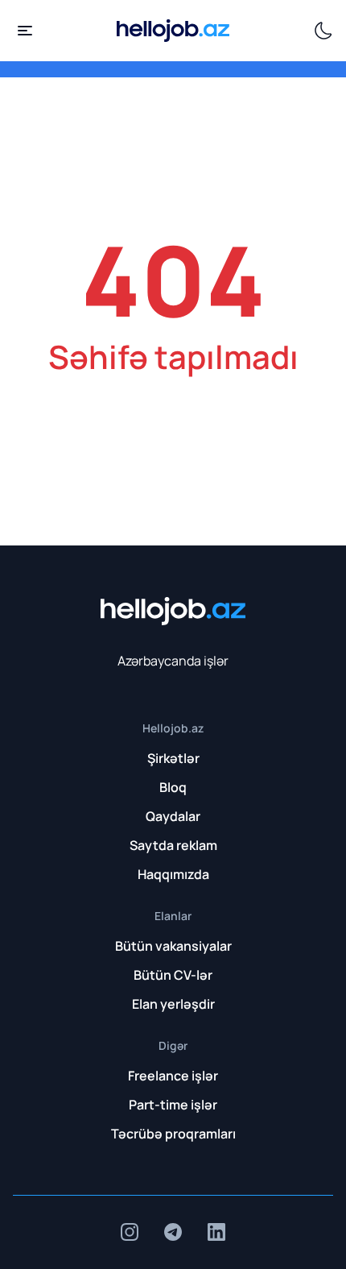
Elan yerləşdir (173, 1004)
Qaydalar (173, 816)
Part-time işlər (173, 1104)
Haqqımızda (173, 874)
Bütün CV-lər (173, 975)
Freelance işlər (173, 1075)
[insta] (129, 1232)
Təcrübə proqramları (173, 1134)
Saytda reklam (173, 845)
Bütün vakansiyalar (173, 946)
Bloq (173, 787)
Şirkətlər (173, 758)
